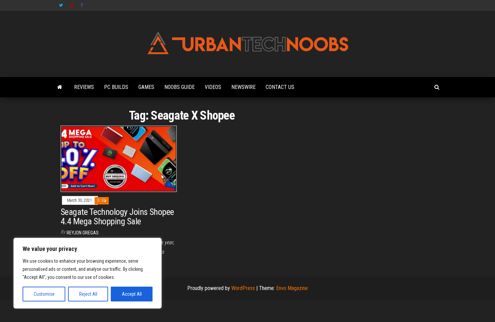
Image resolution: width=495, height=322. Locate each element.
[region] (87, 273)
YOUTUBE (71, 5)
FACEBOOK (82, 5)
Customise (44, 294)
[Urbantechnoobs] (60, 87)
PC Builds (116, 87)
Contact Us (280, 87)
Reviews (84, 87)
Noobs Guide (179, 87)
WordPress (243, 288)
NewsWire (243, 87)
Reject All (88, 294)
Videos (213, 87)
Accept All (132, 294)
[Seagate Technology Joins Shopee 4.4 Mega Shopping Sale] (119, 158)
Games (146, 87)
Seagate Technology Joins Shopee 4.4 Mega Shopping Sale (117, 217)
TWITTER (61, 5)
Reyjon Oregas (83, 232)
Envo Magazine (292, 288)
